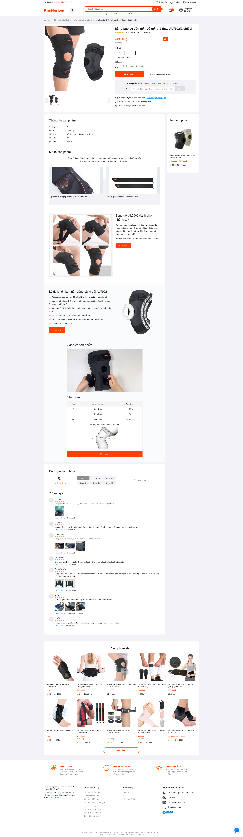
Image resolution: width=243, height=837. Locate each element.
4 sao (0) (109, 478)
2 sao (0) (96, 483)
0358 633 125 (149, 83)
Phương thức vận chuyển (93, 809)
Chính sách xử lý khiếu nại (93, 806)
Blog (124, 796)
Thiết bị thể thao (131, 14)
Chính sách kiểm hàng (92, 799)
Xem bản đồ (54, 797)
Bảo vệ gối (89, 14)
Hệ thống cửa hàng (130, 799)
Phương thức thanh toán (92, 813)
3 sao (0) (83, 483)
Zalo (175, 83)
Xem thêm (121, 750)
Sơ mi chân (99, 14)
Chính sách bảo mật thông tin (94, 803)
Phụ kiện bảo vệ (78, 20)
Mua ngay (123, 245)
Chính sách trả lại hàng (92, 792)
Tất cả (83, 478)
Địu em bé (108, 14)
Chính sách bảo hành (91, 796)
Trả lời (63, 518)
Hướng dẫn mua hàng (91, 816)
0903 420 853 (59, 2)
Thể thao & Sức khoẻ (61, 20)
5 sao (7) (96, 478)
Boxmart (47, 20)
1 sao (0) (109, 483)
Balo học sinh (119, 14)
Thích (57, 518)
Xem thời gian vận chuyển (156, 98)
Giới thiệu (126, 792)
